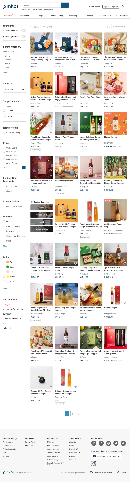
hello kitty (7, 327)
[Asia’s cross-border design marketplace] (10, 6)
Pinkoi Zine (7, 445)
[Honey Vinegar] (115, 294)
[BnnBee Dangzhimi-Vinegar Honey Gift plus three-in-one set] (41, 43)
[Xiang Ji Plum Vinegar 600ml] (66, 123)
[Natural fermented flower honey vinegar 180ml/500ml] (91, 294)
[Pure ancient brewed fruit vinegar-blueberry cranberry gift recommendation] (41, 167)
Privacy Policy (52, 456)
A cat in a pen (36, 9)
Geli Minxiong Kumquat (113, 230)
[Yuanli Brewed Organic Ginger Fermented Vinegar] (91, 210)
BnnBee (33, 63)
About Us (72, 442)
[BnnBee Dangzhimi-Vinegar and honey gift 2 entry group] (66, 43)
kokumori (83, 143)
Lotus (24, 9)
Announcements (53, 449)
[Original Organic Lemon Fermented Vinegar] (66, 377)
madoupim (84, 103)
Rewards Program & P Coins (55, 464)
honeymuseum (110, 313)
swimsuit (7, 313)
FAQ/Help (50, 442)
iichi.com (72, 460)
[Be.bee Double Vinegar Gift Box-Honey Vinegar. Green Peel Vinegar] (66, 210)
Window (6, 456)
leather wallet (48, 9)
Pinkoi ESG (73, 449)
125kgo (33, 273)
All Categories (8, 442)
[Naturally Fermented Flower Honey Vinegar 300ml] (115, 167)
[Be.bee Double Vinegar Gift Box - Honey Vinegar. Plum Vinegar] (41, 83)
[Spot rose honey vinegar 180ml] (115, 83)
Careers (72, 456)
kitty (5, 323)
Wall (4, 453)
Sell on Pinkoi (94, 6)
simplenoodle (109, 273)
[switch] (14, 30)
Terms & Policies (53, 453)
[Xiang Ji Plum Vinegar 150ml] (66, 254)
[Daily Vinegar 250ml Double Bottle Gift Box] (41, 294)
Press (71, 445)
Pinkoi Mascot (74, 453)
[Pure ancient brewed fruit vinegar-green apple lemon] (91, 337)
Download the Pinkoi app (108, 456)
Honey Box (108, 103)
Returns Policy (52, 460)
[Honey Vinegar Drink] (66, 167)
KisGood (33, 186)
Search (65, 5)
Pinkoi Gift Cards (9, 449)
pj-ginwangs (60, 313)
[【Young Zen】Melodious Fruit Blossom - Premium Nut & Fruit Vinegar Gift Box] (115, 43)
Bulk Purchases (53, 445)
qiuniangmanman (62, 103)
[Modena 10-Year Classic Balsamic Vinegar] (41, 377)
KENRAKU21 (109, 143)
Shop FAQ (29, 445)
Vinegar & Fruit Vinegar (13, 309)
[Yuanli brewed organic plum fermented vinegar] (41, 123)
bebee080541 (36, 103)
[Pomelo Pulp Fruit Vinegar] (91, 83)
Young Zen (84, 63)
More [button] (5, 72)
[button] (24, 167)
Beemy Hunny (60, 186)
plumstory (59, 143)
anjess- (33, 397)
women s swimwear (12, 318)
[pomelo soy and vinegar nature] (66, 294)
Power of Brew (36, 143)
